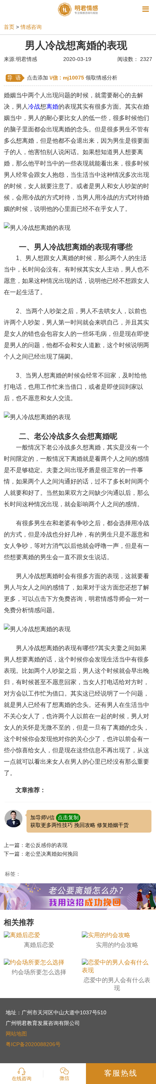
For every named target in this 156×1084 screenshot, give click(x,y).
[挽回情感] (78, 896)
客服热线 (120, 1073)
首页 (9, 27)
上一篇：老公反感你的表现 (35, 845)
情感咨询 (31, 27)
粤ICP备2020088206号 (33, 1044)
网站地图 (16, 1034)
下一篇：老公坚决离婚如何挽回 (41, 854)
